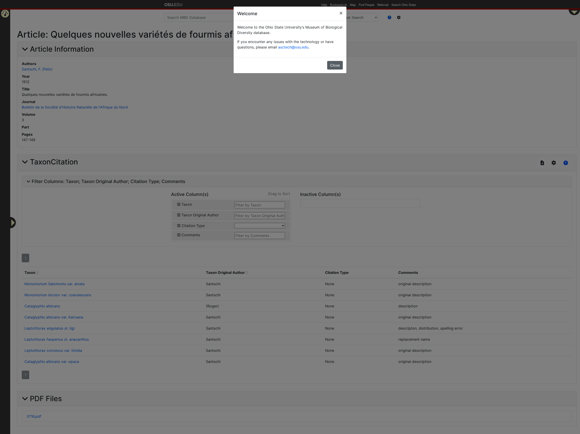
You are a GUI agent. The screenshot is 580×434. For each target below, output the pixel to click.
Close (335, 65)
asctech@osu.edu (293, 47)
